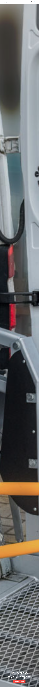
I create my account (19, 681)
